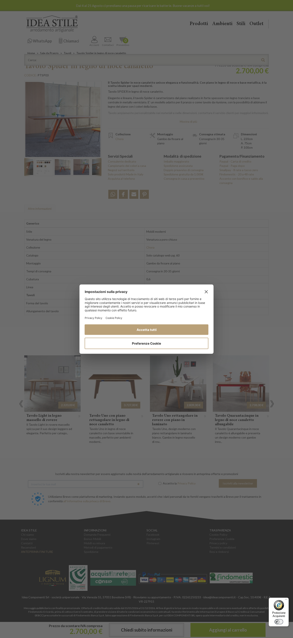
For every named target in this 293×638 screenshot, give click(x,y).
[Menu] (286, 600)
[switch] (279, 621)
